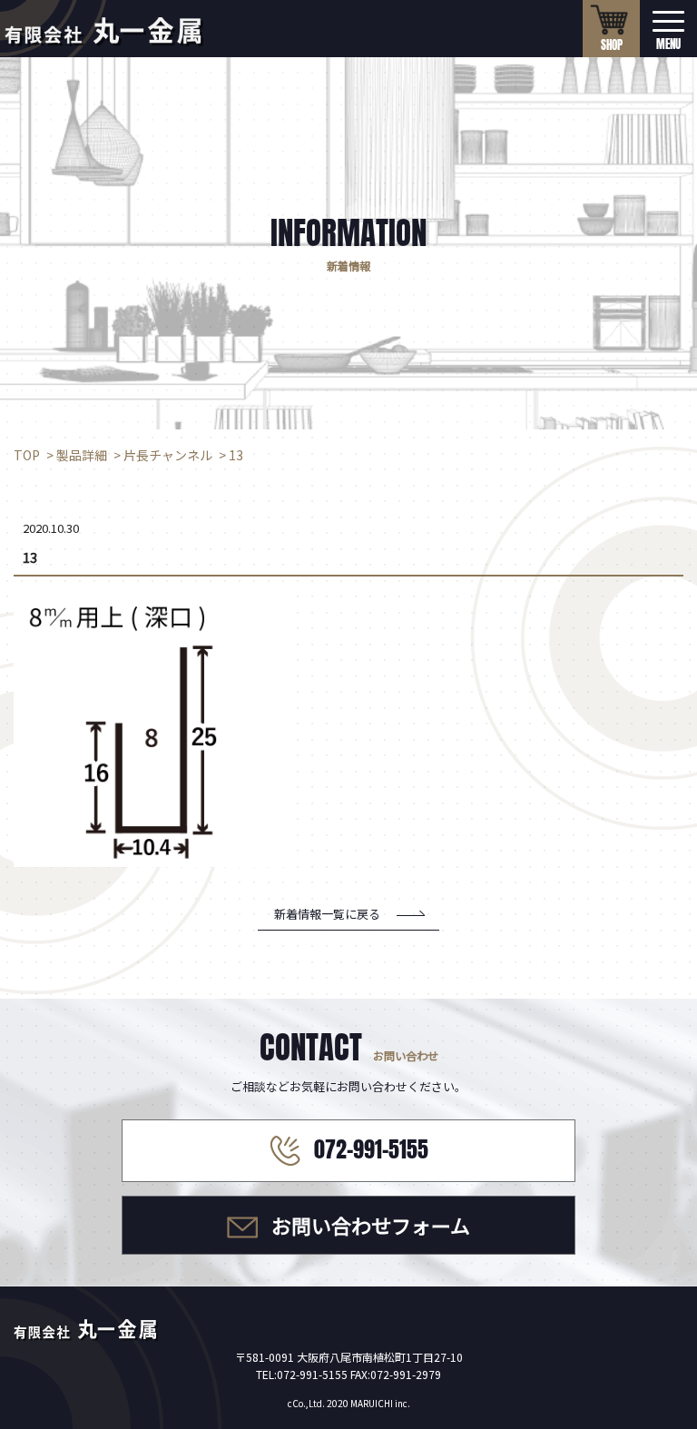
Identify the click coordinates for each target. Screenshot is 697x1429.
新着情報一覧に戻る (327, 913)
